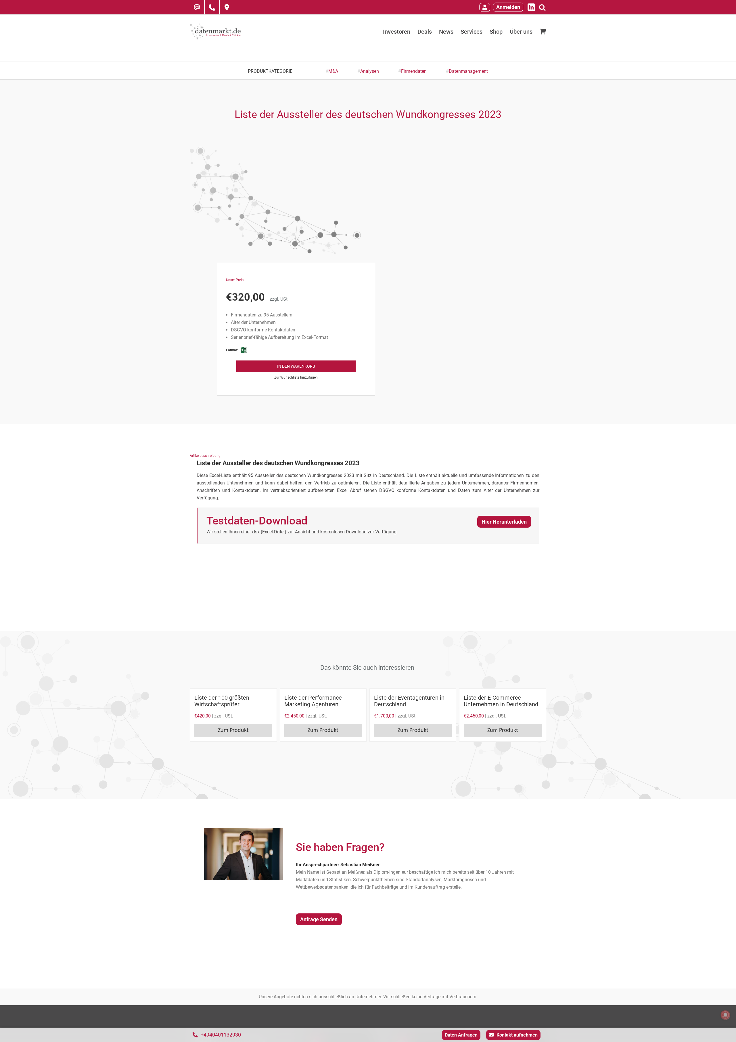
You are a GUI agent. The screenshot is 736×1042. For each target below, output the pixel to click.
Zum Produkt (233, 730)
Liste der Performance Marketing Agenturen (313, 701)
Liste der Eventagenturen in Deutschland (409, 701)
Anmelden (508, 7)
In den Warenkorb (296, 366)
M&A (333, 71)
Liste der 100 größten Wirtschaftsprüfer (221, 701)
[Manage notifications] (725, 1015)
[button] (296, 377)
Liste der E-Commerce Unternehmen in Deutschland (501, 701)
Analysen (369, 71)
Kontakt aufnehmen (517, 1035)
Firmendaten (414, 71)
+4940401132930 (221, 1035)
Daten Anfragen (461, 1035)
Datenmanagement (468, 71)
